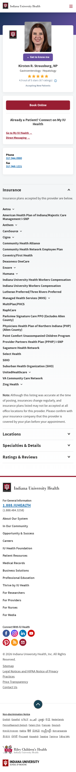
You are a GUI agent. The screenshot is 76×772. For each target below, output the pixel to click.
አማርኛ (24, 719)
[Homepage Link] (21, 6)
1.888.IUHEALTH (17, 505)
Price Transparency (15, 682)
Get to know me (39, 57)
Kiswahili (34, 736)
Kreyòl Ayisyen (10, 730)
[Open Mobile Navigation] (71, 6)
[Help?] (55, 81)
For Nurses (10, 607)
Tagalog (44, 736)
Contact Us (10, 687)
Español (15, 719)
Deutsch (56, 725)
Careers (8, 541)
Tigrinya (53, 736)
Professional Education (18, 578)
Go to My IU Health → (19, 133)
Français (46, 725)
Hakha (22, 730)
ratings (46, 80)
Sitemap (8, 666)
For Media (9, 615)
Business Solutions (16, 570)
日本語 (36, 730)
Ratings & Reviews (20, 457)
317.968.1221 (14, 166)
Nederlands (58, 719)
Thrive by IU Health (16, 585)
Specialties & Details (22, 445)
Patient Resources (15, 556)
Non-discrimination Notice (16, 714)
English (6, 719)
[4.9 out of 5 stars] (38, 76)
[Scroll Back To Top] (38, 704)
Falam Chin (34, 725)
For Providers (12, 600)
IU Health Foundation (17, 548)
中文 (47, 719)
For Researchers (14, 593)
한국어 (6, 736)
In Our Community (15, 526)
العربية (33, 719)
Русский (23, 736)
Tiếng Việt (64, 736)
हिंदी (29, 730)
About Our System (15, 519)
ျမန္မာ (41, 719)
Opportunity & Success (18, 533)
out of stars (29, 80)
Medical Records (14, 563)
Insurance (12, 190)
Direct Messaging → (18, 137)
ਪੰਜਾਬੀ (14, 736)
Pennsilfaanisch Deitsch (15, 725)
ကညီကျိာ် (46, 730)
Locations (12, 434)
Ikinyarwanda (59, 730)
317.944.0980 (14, 158)
